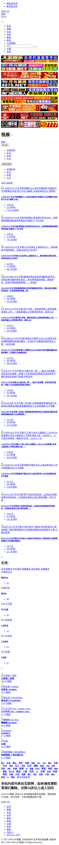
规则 (9, 829)
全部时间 (11, 150)
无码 (31, 771)
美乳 (9, 769)
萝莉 (43, 768)
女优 (9, 32)
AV (5, 11)
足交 (44, 763)
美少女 (11, 771)
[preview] (2, 186)
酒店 (11, 766)
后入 (17, 766)
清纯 (13, 777)
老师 (53, 766)
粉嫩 (11, 774)
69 (26, 769)
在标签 (9, 183)
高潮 (21, 768)
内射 (55, 771)
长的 (3, 183)
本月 (9, 153)
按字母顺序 (6, 569)
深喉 (33, 763)
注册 (9, 49)
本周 (9, 156)
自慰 (27, 763)
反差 (8, 763)
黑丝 (5, 774)
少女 (17, 774)
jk (8, 777)
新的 (3, 142)
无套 (56, 763)
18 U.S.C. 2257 (13, 835)
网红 (14, 763)
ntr (37, 771)
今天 (9, 159)
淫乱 (35, 774)
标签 (9, 40)
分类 (9, 34)
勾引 (38, 763)
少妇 (47, 774)
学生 (3, 768)
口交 (29, 765)
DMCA (10, 832)
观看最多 (26, 569)
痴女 (50, 763)
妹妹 (42, 766)
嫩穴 (29, 774)
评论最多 (35, 569)
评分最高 (17, 569)
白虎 (49, 771)
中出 (5, 765)
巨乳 (21, 763)
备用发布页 (12, 6)
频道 (9, 37)
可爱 (23, 766)
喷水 (2, 763)
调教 (36, 766)
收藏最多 (45, 569)
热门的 (5, 145)
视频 (9, 29)
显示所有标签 (23, 777)
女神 (42, 771)
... (2, 556)
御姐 (56, 769)
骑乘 (24, 774)
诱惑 (50, 768)
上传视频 (11, 43)
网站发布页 (12, 3)
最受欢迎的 (6, 164)
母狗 (3, 777)
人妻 (25, 771)
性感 (15, 768)
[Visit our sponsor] (29, 62)
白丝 (47, 766)
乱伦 (37, 769)
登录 (3, 14)
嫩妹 (53, 774)
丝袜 (41, 774)
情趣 (5, 771)
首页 (9, 26)
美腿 (31, 769)
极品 (18, 771)
